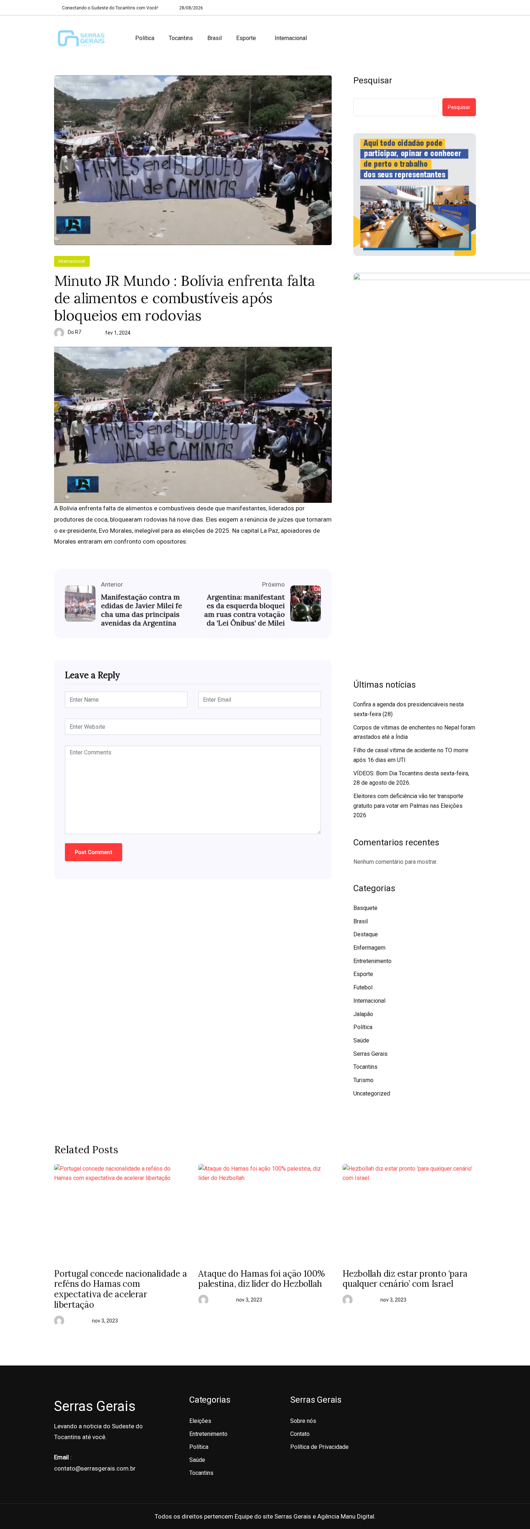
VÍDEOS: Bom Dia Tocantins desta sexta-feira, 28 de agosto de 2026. (411, 778)
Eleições (200, 1420)
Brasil (214, 38)
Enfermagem (369, 947)
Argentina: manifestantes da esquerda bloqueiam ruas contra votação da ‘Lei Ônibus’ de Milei (244, 610)
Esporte (246, 38)
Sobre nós (303, 1420)
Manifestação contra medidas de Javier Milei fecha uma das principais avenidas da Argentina (141, 610)
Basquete (365, 908)
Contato (300, 1433)
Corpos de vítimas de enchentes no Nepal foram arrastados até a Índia (414, 732)
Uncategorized (371, 1093)
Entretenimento (372, 961)
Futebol (362, 987)
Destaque (365, 934)
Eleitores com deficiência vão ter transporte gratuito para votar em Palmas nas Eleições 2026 (408, 806)
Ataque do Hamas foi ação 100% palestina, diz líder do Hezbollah (261, 1279)
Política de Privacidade (319, 1446)
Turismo (363, 1080)
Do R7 (74, 332)
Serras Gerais (370, 1053)
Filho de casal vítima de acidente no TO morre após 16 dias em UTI (410, 755)
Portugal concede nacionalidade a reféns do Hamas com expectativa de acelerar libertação (120, 1289)
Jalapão (363, 1014)
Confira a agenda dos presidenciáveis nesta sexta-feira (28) (408, 709)
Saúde (361, 1040)
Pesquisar (372, 80)
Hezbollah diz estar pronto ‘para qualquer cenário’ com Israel (405, 1279)
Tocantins (181, 38)
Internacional (291, 38)
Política (144, 38)
